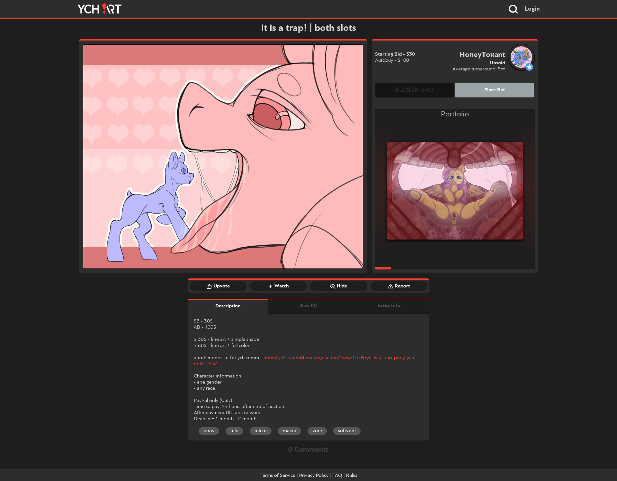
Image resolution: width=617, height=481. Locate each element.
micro (261, 430)
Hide (342, 286)
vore (317, 430)
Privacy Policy (313, 475)
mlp (234, 430)
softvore (347, 430)
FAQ (337, 475)
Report (402, 286)
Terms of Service (277, 475)
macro (289, 430)
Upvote (221, 286)
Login (532, 9)
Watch (281, 286)
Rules (351, 475)
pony (208, 430)
